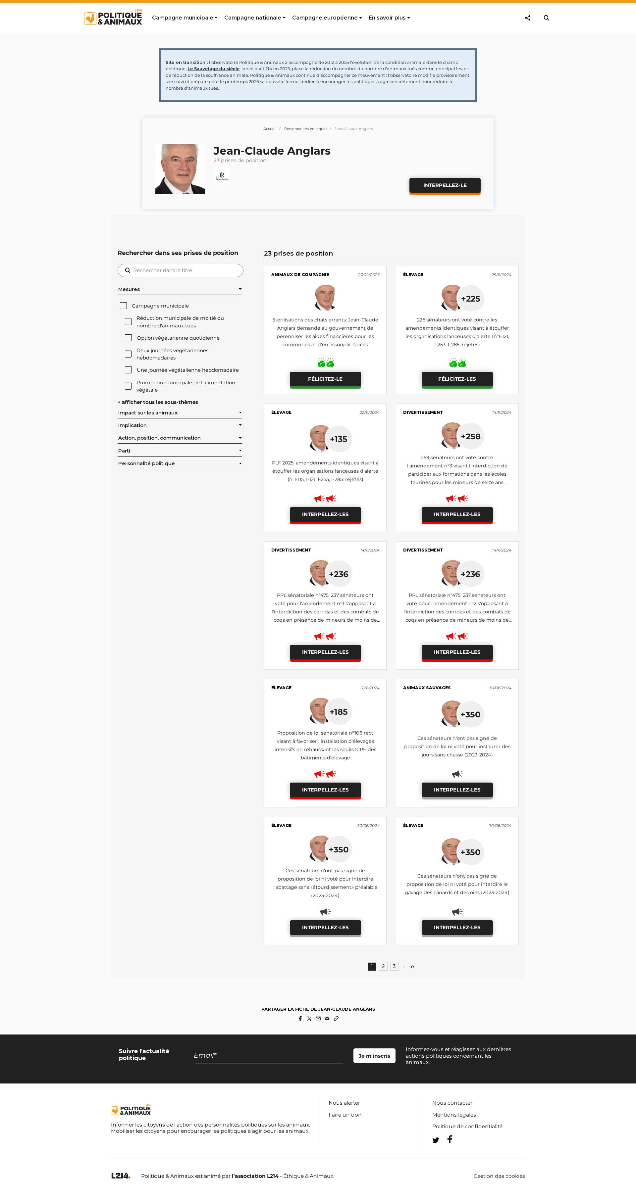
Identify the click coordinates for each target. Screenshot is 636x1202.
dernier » (412, 966)
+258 (471, 436)
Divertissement (423, 412)
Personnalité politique (146, 463)
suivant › (404, 966)
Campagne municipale (160, 306)
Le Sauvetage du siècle (213, 68)
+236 (338, 574)
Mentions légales (454, 1115)
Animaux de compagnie (300, 274)
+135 (338, 439)
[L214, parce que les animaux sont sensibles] (121, 1176)
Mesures (129, 289)
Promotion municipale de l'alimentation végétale (185, 386)
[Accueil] (113, 30)
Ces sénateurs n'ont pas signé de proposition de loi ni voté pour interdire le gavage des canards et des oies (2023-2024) (457, 884)
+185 (339, 712)
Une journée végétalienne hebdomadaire (188, 370)
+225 (470, 299)
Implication (132, 425)
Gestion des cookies (499, 1176)
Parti (124, 451)
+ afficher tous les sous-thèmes (158, 402)
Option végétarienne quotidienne (178, 338)
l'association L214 (255, 1176)
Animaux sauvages (427, 687)
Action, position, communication (159, 438)
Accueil (270, 128)
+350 (470, 714)
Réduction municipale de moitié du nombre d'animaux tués (180, 321)
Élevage (413, 274)
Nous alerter (344, 1103)
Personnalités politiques (305, 128)
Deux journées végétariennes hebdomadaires (172, 354)
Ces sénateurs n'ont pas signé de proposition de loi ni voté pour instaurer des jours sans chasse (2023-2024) (457, 746)
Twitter (445, 1152)
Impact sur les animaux (148, 413)
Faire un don (345, 1115)
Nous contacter (452, 1103)
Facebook (445, 1139)
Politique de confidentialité (467, 1126)
